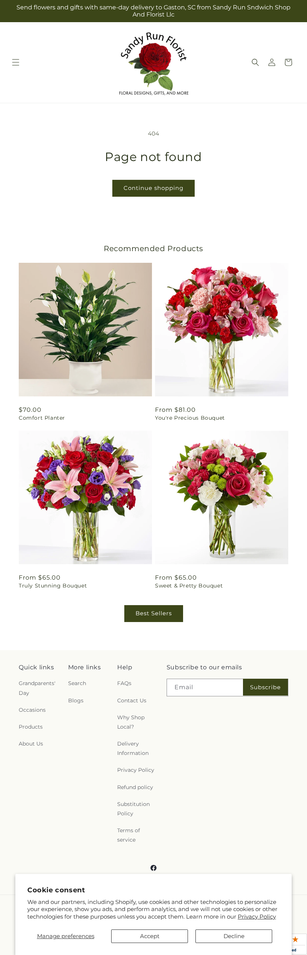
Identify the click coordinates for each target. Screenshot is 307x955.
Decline (234, 936)
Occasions (32, 709)
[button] (15, 62)
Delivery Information (133, 748)
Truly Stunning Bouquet (53, 585)
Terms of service (128, 835)
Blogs (75, 700)
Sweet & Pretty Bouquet (189, 585)
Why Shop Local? (131, 722)
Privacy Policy (257, 916)
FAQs (124, 683)
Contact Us (131, 700)
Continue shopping (153, 187)
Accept (149, 936)
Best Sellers (154, 613)
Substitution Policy (133, 809)
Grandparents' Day (37, 688)
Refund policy (135, 787)
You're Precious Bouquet (190, 417)
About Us (31, 743)
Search (77, 683)
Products (31, 726)
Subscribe (265, 687)
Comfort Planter (42, 417)
